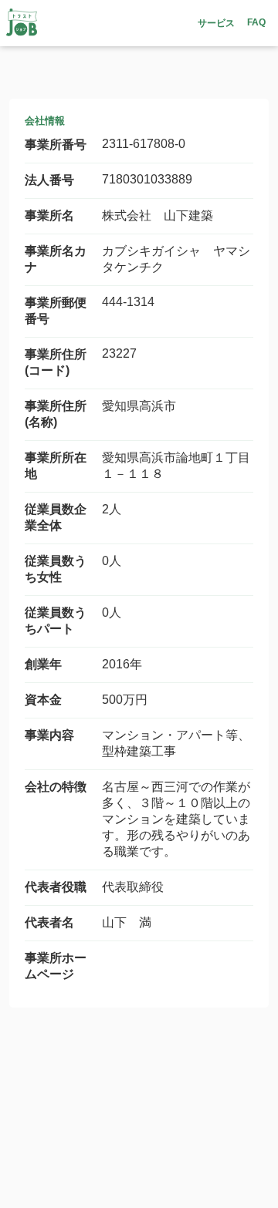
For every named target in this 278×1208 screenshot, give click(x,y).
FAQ (256, 22)
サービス (216, 23)
